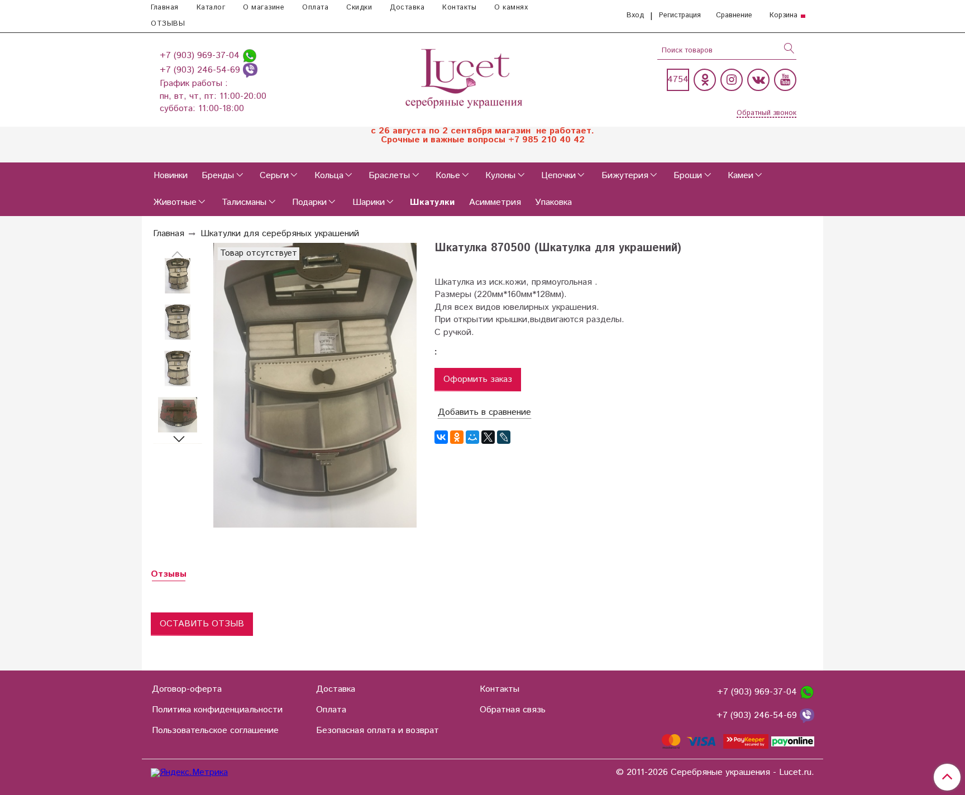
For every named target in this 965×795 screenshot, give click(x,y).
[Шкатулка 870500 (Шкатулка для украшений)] (177, 276)
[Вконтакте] (758, 80)
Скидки (359, 7)
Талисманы (244, 202)
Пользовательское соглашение (215, 730)
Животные (175, 202)
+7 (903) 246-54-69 (201, 70)
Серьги (274, 175)
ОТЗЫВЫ (168, 23)
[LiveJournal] (503, 437)
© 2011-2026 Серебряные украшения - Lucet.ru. (715, 772)
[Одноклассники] (705, 80)
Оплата (315, 7)
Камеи (740, 175)
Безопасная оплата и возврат (377, 730)
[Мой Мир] (472, 437)
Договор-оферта (187, 689)
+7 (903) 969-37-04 (201, 55)
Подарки (309, 202)
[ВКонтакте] (441, 437)
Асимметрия (495, 202)
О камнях (511, 7)
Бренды (218, 175)
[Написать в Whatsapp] (249, 55)
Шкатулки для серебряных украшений (279, 233)
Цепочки (558, 175)
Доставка (407, 7)
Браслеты (389, 175)
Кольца (328, 175)
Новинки (171, 175)
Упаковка (553, 202)
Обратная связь (513, 709)
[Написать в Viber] (250, 70)
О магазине (263, 7)
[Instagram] (731, 80)
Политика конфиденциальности (217, 709)
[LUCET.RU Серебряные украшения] (465, 77)
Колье (448, 175)
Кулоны (500, 175)
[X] (488, 437)
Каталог (211, 7)
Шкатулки (432, 202)
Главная (165, 7)
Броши (687, 175)
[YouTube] (785, 80)
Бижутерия (624, 175)
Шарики (368, 202)
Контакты (459, 7)
